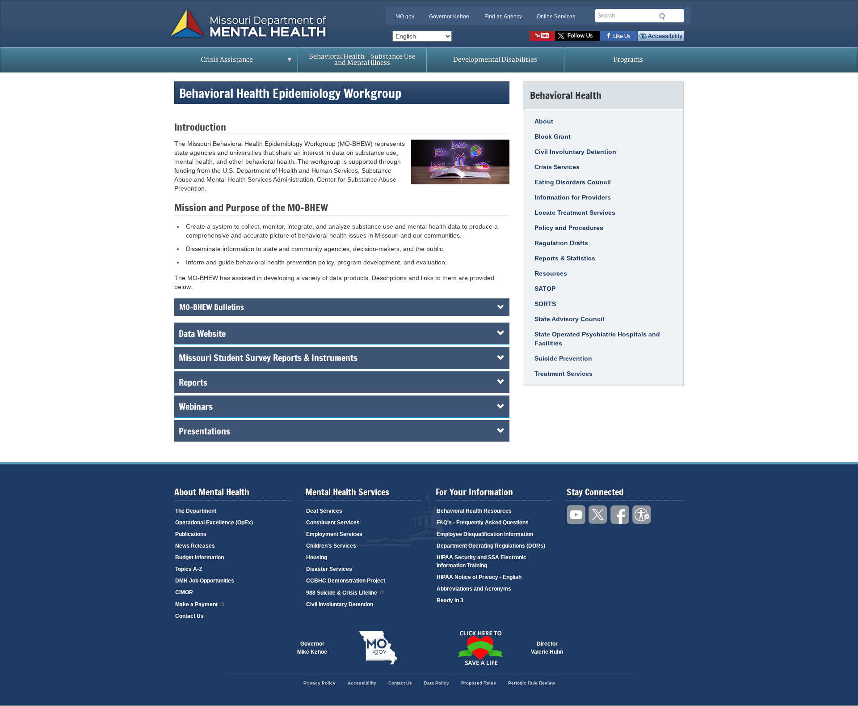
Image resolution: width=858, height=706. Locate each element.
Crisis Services (557, 166)
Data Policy (436, 682)
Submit (662, 16)
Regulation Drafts (561, 243)
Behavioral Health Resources (474, 511)
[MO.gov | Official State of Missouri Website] (378, 648)
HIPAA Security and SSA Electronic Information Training (481, 561)
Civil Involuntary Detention (575, 151)
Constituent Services (333, 522)
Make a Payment (196, 604)
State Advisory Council (569, 319)
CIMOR (184, 592)
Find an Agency (503, 16)
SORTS (545, 303)
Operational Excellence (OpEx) (214, 522)
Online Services (556, 16)
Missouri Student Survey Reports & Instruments (268, 357)
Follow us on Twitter (577, 36)
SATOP (544, 288)
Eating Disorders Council (572, 182)
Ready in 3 (450, 600)
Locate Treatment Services (574, 212)
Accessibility (661, 36)
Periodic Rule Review (531, 682)
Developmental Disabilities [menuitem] (495, 60)
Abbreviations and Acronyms (474, 589)
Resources (550, 273)
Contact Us (189, 616)
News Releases (195, 546)
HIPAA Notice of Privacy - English (479, 577)
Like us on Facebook (619, 36)
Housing (316, 557)
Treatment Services (563, 373)
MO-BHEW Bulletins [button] (211, 307)
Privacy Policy (319, 682)
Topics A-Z (188, 569)
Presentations (204, 431)
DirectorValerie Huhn (547, 648)
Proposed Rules (478, 682)
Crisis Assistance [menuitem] (209, 62)
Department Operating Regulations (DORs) (491, 546)
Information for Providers (572, 197)
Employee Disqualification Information (485, 534)
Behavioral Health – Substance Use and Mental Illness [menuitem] (362, 60)
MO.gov (404, 16)
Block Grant (552, 136)
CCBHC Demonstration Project (345, 581)
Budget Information (199, 557)
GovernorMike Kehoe (312, 648)
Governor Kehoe (449, 16)
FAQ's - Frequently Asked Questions (483, 522)
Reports (193, 382)
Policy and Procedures (568, 227)
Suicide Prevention (563, 358)
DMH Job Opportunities (204, 581)
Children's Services (331, 546)
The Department (195, 511)
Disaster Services (329, 569)
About (543, 121)
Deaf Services (324, 511)
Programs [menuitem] (628, 60)
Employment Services (334, 534)
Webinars (196, 406)
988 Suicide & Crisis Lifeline (341, 593)
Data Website (202, 333)
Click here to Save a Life (480, 648)
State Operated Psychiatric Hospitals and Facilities (597, 339)
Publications (190, 534)
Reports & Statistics (564, 258)
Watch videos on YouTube (542, 36)
